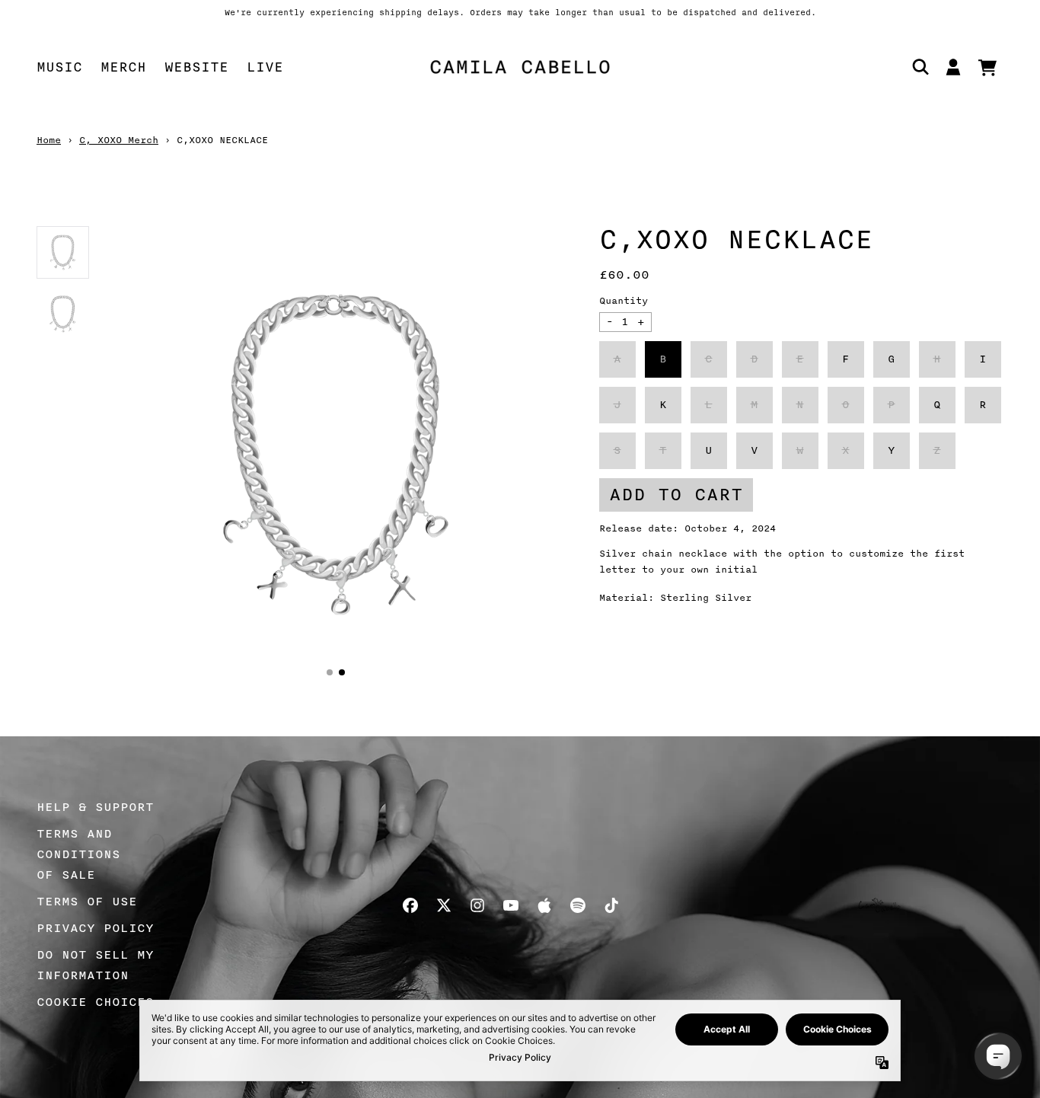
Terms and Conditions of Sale (78, 854)
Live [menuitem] (265, 67)
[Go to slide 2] (342, 672)
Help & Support (95, 807)
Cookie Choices (95, 1002)
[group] (63, 252)
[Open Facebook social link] (410, 905)
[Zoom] (336, 455)
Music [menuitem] (59, 67)
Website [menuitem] (196, 67)
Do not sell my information (95, 965)
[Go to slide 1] (330, 672)
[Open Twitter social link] (444, 905)
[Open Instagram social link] (477, 905)
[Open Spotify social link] (578, 905)
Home (49, 140)
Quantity (623, 300)
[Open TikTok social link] (611, 905)
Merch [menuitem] (123, 67)
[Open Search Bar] (920, 67)
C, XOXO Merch (118, 140)
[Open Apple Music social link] (544, 905)
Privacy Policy (95, 928)
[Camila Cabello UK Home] (520, 67)
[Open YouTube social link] (511, 905)
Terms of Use (87, 901)
